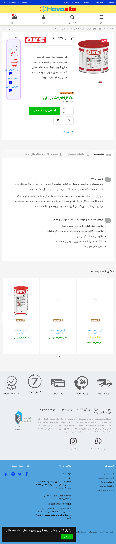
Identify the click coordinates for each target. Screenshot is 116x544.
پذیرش (67, 536)
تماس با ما (66, 2)
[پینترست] (64, 132)
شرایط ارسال (110, 2)
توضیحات (99, 154)
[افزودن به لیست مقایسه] (58, 120)
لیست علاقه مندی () (8, 2)
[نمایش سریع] (90, 321)
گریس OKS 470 (21, 330)
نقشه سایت (75, 2)
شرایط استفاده (98, 2)
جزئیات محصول (76, 154)
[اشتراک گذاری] (72, 132)
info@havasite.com (58, 504)
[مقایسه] (95, 321)
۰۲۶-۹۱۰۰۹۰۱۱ (12, 78)
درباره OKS (53, 154)
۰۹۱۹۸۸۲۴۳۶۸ (11, 70)
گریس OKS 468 (58, 330)
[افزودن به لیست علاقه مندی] (69, 120)
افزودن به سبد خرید (42, 110)
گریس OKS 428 (95, 330)
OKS (95, 333)
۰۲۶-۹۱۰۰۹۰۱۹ (12, 87)
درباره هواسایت (86, 2)
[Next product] (10, 29)
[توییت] (68, 132)
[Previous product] (5, 29)
